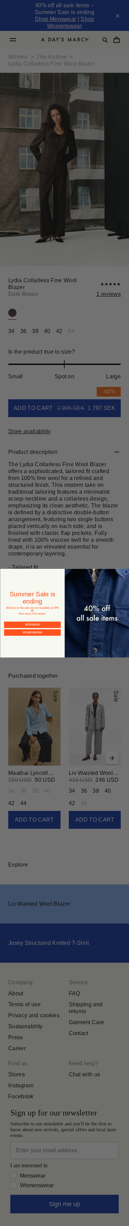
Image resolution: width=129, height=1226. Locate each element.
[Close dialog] (126, 572)
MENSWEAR (32, 619)
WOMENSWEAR (32, 627)
